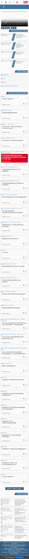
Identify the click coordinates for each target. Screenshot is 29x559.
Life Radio (17, 549)
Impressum (13, 544)
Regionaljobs (15, 552)
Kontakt (9, 544)
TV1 (2, 549)
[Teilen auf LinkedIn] (6, 28)
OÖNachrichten (23, 549)
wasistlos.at (24, 552)
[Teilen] (10, 28)
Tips (19, 552)
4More (11, 553)
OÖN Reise (18, 550)
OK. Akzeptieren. (19, 557)
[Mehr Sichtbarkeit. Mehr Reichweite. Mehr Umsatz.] (14, 6)
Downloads (4, 544)
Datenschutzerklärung (21, 544)
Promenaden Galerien (6, 552)
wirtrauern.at (16, 553)
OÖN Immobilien (11, 550)
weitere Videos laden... (14, 489)
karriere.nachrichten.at (9, 549)
